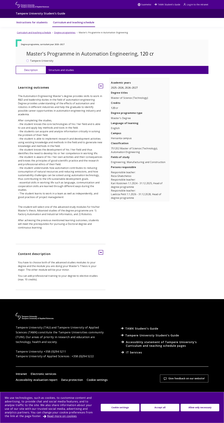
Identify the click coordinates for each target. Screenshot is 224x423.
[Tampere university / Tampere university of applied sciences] (32, 3)
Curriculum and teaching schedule (73, 22)
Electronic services (43, 374)
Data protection (72, 380)
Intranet (21, 374)
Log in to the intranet (197, 4)
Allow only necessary (200, 407)
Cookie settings (97, 380)
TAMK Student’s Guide (169, 4)
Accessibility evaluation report (36, 380)
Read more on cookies (62, 416)
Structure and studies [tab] (61, 70)
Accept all (160, 407)
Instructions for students (32, 22)
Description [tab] (31, 70)
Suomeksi (146, 4)
